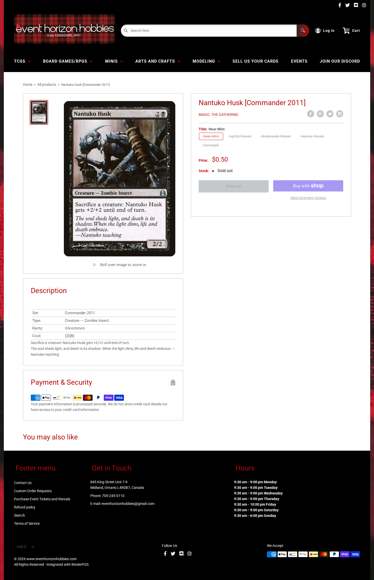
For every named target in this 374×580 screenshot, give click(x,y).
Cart (356, 31)
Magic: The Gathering (218, 115)
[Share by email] (339, 113)
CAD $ (21, 547)
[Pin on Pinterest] (320, 113)
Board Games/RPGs (66, 61)
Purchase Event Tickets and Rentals (42, 499)
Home (27, 84)
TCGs (21, 61)
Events (299, 61)
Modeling (205, 61)
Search (19, 515)
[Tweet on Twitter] (330, 113)
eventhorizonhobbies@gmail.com (128, 504)
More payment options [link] (308, 198)
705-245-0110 (113, 496)
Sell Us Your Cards (256, 61)
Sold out (233, 186)
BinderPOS (80, 564)
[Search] (303, 30)
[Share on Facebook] (310, 113)
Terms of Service (27, 523)
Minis (112, 61)
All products (46, 84)
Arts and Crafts (156, 61)
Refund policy (24, 507)
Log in (329, 31)
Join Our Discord (340, 61)
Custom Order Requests (33, 491)
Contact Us (23, 483)
